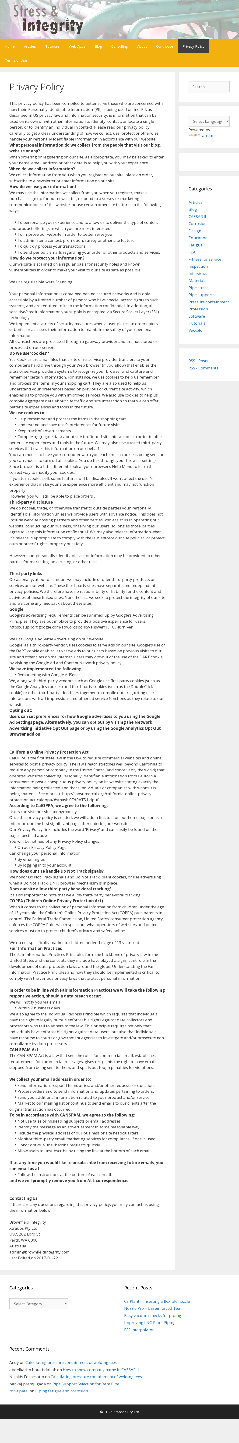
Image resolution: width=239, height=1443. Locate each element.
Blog (98, 46)
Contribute (164, 46)
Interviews (198, 273)
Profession (198, 309)
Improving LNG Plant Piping (150, 1322)
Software (197, 316)
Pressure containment (209, 302)
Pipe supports (201, 294)
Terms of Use (16, 60)
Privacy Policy (193, 46)
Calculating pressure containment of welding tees (71, 1362)
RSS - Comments (203, 368)
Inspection (198, 266)
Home (10, 46)
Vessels (195, 330)
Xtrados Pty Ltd (126, 1411)
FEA (192, 252)
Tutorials (52, 46)
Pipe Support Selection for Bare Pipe (86, 1384)
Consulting (119, 46)
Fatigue (196, 245)
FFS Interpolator (139, 1329)
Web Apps (77, 46)
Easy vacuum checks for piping (152, 1315)
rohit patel (19, 1391)
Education (198, 237)
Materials (197, 280)
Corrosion (198, 223)
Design (195, 230)
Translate (207, 135)
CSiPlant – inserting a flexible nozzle (157, 1301)
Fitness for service (205, 259)
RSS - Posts (198, 360)
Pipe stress (198, 287)
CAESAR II (197, 216)
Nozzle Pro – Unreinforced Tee (152, 1308)
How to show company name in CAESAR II (101, 1369)
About (142, 46)
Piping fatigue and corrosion (61, 1391)
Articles (30, 46)
